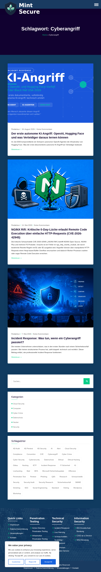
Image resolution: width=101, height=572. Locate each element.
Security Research (46, 482)
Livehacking (17, 471)
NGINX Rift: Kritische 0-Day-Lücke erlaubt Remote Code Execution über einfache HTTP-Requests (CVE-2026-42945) (49, 233)
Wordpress (77, 488)
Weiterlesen (15, 149)
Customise (16, 562)
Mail (28, 471)
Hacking (25, 465)
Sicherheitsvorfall (64, 482)
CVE (41, 454)
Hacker (16, 422)
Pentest (33, 477)
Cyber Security (19, 460)
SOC (26, 488)
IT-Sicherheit (65, 465)
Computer (17, 408)
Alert (58, 448)
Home (44, 35)
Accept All (48, 562)
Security (16, 427)
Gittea (15, 465)
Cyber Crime (18, 413)
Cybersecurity (34, 460)
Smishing (16, 488)
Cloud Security (18, 404)
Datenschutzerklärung (19, 529)
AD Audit (16, 448)
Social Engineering (40, 488)
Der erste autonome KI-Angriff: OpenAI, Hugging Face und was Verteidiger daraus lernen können (47, 135)
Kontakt (13, 538)
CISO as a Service (84, 536)
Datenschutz (18, 418)
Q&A (53, 477)
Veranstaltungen (16, 533)
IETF (35, 465)
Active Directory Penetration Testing (40, 529)
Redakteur (15, 129)
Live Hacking (59, 532)
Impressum (14, 525)
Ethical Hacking (74, 460)
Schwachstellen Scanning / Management (60, 540)
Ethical (60, 460)
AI (51, 448)
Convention (31, 454)
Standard (55, 488)
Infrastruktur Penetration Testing (40, 537)
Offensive (72, 471)
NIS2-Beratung (83, 540)
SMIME (78, 482)
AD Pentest (28, 448)
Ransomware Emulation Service (61, 549)
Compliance (17, 454)
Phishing (44, 477)
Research (63, 477)
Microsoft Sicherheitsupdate (53, 471)
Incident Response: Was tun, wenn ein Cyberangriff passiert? (46, 340)
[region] (32, 554)
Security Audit (29, 482)
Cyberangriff (53, 454)
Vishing (66, 488)
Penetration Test (19, 477)
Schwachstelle (77, 477)
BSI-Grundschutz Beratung (84, 529)
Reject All (32, 562)
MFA (36, 471)
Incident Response (48, 465)
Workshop (17, 493)
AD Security (41, 448)
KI (75, 465)
